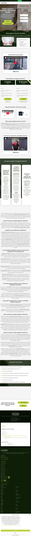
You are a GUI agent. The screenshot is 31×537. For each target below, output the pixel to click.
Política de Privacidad (12, 525)
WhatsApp (20, 0)
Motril (16, 504)
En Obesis (15, 274)
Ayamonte (17, 491)
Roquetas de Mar (18, 511)
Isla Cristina (2, 491)
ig (3, 459)
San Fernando (17, 498)
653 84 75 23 (15, 0)
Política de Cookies (4, 525)
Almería (2, 511)
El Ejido (2, 512)
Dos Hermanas (18, 486)
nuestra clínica (4, 286)
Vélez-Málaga (17, 494)
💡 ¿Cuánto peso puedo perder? (7, 371)
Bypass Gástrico (3, 465)
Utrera (16, 487)
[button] (29, 514)
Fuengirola (2, 494)
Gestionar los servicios (3, 528)
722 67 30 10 (11, 0)
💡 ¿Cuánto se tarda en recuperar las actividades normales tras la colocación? (15, 373)
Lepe (16, 490)
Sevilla (2, 486)
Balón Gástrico (3, 466)
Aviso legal (18, 525)
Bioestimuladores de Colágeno (5, 481)
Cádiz (1, 497)
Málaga (2, 493)
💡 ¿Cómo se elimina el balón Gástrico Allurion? (9, 377)
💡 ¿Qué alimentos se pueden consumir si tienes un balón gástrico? (13, 382)
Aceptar (15, 530)
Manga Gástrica (3, 464)
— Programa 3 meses (5, 476)
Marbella (17, 493)
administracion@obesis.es (5, 457)
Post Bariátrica (3, 471)
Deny (15, 532)
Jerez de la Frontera (18, 497)
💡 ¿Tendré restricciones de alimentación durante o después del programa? (14, 375)
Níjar (16, 512)
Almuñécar (17, 505)
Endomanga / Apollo (3, 469)
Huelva (2, 490)
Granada (2, 504)
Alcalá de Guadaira (3, 487)
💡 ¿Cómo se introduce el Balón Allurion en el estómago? (11, 366)
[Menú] (29, 3)
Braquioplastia (2, 474)
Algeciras (2, 498)
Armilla (2, 505)
